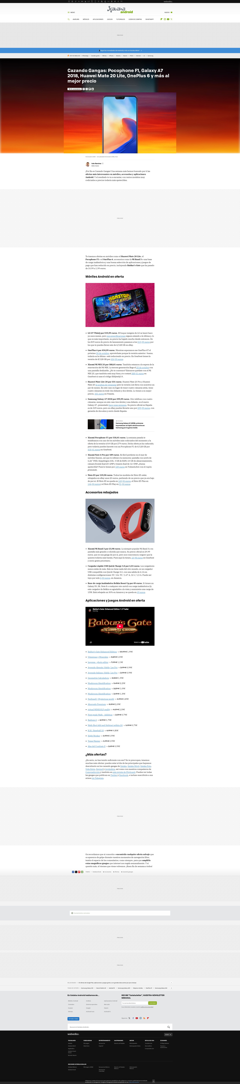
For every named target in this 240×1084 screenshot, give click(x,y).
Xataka (123, 766)
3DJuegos (86, 1043)
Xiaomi (125, 56)
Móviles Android (73, 1001)
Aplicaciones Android (110, 1001)
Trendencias (148, 1043)
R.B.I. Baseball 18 (96, 730)
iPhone (111, 56)
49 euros (141, 592)
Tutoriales (71, 1004)
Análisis (88, 1001)
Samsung (150, 56)
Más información (134, 1082)
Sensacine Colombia (102, 1070)
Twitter (171, 19)
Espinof (99, 769)
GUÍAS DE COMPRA (135, 19)
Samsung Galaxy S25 (87, 988)
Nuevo (167, 12)
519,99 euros (144, 342)
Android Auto (90, 1011)
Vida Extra (90, 769)
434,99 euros (117, 359)
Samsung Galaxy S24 (161, 988)
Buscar (168, 1027)
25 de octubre (142, 367)
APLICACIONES (98, 19)
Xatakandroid (97, 872)
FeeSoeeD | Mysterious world (101, 699)
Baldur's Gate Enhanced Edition (102, 651)
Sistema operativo (91, 1004)
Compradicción (93, 772)
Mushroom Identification (99, 683)
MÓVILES (86, 19)
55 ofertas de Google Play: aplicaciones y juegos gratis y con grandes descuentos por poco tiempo (107, 982)
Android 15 (112, 988)
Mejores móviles (138, 988)
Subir (167, 1034)
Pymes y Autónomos (163, 1046)
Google (88, 1008)
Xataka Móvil (133, 766)
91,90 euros (124, 484)
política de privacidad (147, 1007)
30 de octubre (102, 353)
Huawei (70, 1008)
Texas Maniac (94, 741)
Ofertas (104, 56)
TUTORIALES (120, 19)
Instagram (165, 19)
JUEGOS (109, 19)
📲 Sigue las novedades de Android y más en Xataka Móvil (118, 50)
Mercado (107, 1004)
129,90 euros (124, 481)
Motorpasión (133, 1043)
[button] (97, 163)
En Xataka (120, 421)
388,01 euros (137, 373)
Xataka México (72, 1067)
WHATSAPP (150, 19)
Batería (118, 56)
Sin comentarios (75, 89)
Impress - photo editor (98, 662)
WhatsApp (85, 56)
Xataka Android (120, 10)
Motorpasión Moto (135, 1046)
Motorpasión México (133, 1067)
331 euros (99, 393)
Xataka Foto (145, 766)
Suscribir (152, 1003)
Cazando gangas (128, 872)
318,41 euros (94, 449)
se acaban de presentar (106, 384)
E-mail (93, 89)
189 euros (120, 467)
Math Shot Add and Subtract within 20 (105, 725)
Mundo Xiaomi (72, 1055)
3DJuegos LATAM (88, 1067)
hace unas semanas (117, 405)
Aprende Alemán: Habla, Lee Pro (102, 667)
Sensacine (102, 1043)
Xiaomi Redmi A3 (101, 988)
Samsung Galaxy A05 (124, 988)
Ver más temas (73, 1019)
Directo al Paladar (119, 1043)
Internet (138, 56)
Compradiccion (149, 1048)
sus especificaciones (116, 336)
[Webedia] (73, 1034)
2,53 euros (105, 578)
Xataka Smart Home (72, 1052)
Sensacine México (104, 1067)
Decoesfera (148, 1046)
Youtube (168, 19)
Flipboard (161, 19)
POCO (131, 56)
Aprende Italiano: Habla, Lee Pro (102, 672)
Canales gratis (95, 56)
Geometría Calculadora (98, 678)
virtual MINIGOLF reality (99, 709)
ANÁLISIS (76, 19)
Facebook (83, 89)
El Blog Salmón (164, 1043)
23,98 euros (137, 557)
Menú (72, 12)
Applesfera (110, 769)
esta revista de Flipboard (124, 772)
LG (144, 56)
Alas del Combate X (96, 746)
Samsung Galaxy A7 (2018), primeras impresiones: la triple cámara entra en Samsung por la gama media (130, 425)
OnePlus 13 (149, 988)
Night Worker (94, 735)
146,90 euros (94, 484)
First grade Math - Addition (100, 714)
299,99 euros (144, 408)
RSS (144, 1017)
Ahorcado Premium (97, 704)
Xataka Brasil (72, 1069)
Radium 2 (92, 720)
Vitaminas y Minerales (98, 657)
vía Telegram (98, 778)
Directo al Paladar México (119, 1067)
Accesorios (107, 872)
